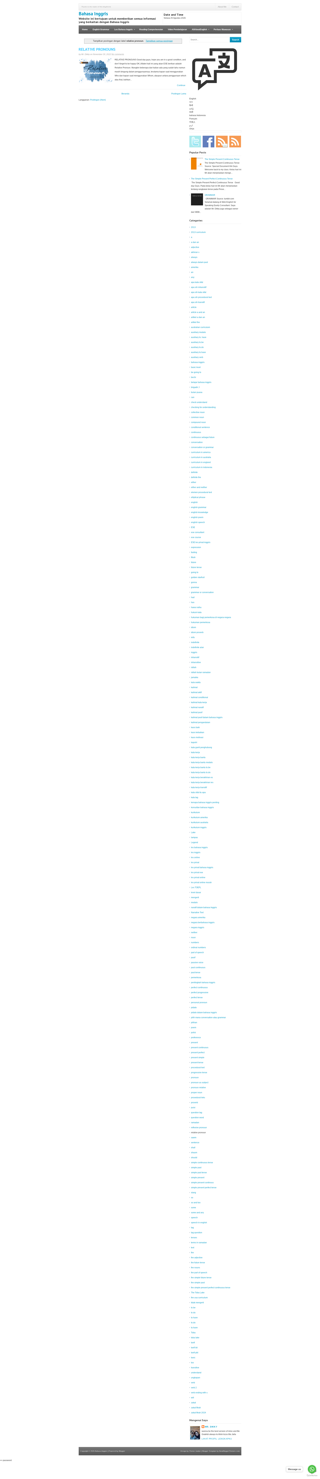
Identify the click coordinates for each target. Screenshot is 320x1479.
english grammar (198, 507)
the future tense (198, 1262)
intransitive (196, 662)
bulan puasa (196, 392)
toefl (193, 1342)
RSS (235, 141)
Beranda (125, 94)
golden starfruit (197, 577)
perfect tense (197, 997)
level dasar (196, 892)
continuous (196, 432)
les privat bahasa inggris (202, 867)
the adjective (196, 1257)
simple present (197, 1177)
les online (195, 857)
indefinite (195, 642)
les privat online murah (201, 882)
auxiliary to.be (197, 342)
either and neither (199, 487)
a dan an (195, 242)
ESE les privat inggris (200, 542)
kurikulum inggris (198, 827)
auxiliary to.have (198, 352)
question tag (196, 1112)
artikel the (195, 322)
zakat (193, 1402)
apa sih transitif (198, 302)
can (192, 397)
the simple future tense (201, 1277)
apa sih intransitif (198, 287)
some (193, 1207)
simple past (196, 1167)
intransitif (195, 657)
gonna (194, 582)
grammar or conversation (202, 592)
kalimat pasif (196, 712)
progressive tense (199, 1072)
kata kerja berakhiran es (202, 777)
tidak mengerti (197, 1302)
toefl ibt (194, 1347)
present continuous (199, 1047)
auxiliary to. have (198, 337)
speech (194, 1217)
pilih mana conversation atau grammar (208, 1017)
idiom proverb (197, 632)
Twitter (195, 141)
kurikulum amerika (199, 817)
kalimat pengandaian (200, 722)
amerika (194, 267)
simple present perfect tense (203, 1187)
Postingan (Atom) (98, 100)
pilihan (194, 1022)
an (192, 272)
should (194, 1157)
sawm (193, 1137)
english (194, 502)
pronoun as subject (199, 1082)
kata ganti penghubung (201, 747)
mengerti (195, 897)
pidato (194, 1007)
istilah (193, 667)
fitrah (193, 557)
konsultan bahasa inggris (202, 807)
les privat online (198, 877)
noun (193, 937)
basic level (196, 367)
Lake (193, 832)
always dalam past (199, 262)
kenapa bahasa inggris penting (205, 802)
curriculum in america (200, 452)
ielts (193, 637)
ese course (196, 537)
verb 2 (194, 1387)
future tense (196, 567)
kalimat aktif (196, 692)
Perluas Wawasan (221, 31)
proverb (194, 1102)
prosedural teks (198, 1097)
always (194, 257)
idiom (193, 627)
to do (193, 1312)
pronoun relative (198, 1087)
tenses (194, 1237)
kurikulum (195, 812)
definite (194, 472)
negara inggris (197, 927)
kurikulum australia (199, 822)
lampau (194, 837)
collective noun (198, 412)
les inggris (195, 852)
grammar (195, 587)
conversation (197, 442)
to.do (193, 1322)
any (192, 277)
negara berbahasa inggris (202, 922)
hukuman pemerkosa (200, 622)
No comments (118, 54)
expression (196, 547)
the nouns (195, 1267)
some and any (197, 1212)
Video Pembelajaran (177, 29)
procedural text (197, 1067)
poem (193, 1027)
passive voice (197, 962)
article (193, 307)
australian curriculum (200, 327)
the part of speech (199, 1272)
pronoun (195, 1077)
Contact (235, 7)
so (192, 1197)
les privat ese (197, 872)
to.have (194, 1327)
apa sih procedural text (201, 297)
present (194, 1042)
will (192, 1397)
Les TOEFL (196, 887)
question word (197, 1117)
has (192, 602)
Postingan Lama (178, 94)
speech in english (199, 1222)
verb (193, 1382)
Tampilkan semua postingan (159, 41)
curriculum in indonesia (201, 467)
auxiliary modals (198, 332)
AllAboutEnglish (198, 31)
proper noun (196, 1092)
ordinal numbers (198, 947)
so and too (195, 1202)
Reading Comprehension (151, 29)
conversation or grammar (202, 447)
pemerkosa (196, 977)
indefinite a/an (197, 647)
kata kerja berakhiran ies (202, 782)
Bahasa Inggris (93, 14)
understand (196, 1372)
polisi (193, 1032)
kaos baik (195, 727)
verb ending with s (199, 1392)
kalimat (194, 687)
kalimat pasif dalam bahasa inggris (206, 717)
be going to (196, 372)
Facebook (208, 141)
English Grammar (101, 29)
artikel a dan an (198, 317)
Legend (194, 842)
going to (194, 572)
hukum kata (196, 612)
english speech (198, 522)
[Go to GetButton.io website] (312, 1475)
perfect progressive (199, 992)
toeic (193, 1357)
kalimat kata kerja (199, 702)
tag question (196, 1232)
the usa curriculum (199, 1297)
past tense (195, 972)
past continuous (198, 967)
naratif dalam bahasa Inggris (204, 907)
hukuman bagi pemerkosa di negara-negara (211, 617)
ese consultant (197, 532)
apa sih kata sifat (198, 292)
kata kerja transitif (199, 787)
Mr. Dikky (211, 1427)
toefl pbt (194, 1352)
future (193, 562)
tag (192, 1227)
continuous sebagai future (202, 437)
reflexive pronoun (199, 1127)
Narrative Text (197, 912)
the (192, 1252)
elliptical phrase (198, 497)
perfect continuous (199, 987)
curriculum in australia (201, 457)
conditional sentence (200, 427)
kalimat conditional (199, 697)
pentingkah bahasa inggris (203, 982)
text (192, 1247)
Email (222, 141)
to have (194, 1317)
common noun (197, 417)
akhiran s (195, 252)
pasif (193, 957)
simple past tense (199, 1172)
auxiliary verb (197, 357)
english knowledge (199, 512)
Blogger (122, 1451)
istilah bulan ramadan (201, 672)
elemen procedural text (201, 492)
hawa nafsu (196, 607)
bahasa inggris (197, 362)
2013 (193, 227)
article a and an (198, 312)
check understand (199, 402)
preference (196, 1037)
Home (85, 29)
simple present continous (202, 1182)
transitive (195, 1367)
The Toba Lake (197, 1292)
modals (194, 902)
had (192, 597)
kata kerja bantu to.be (200, 767)
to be (193, 1307)
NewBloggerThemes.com (229, 1451)
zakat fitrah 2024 (198, 1412)
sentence (195, 1142)
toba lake (195, 1337)
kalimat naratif (197, 707)
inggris (194, 652)
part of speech (197, 952)
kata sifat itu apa (198, 792)
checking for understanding (203, 407)
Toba (193, 1332)
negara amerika (198, 917)
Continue (181, 85)
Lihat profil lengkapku (217, 1439)
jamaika (194, 677)
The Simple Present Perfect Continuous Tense (212, 179)
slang (193, 1192)
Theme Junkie (195, 1451)
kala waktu (196, 682)
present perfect (197, 1052)
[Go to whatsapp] (312, 1469)
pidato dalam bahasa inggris (204, 1012)
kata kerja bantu (198, 757)
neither (194, 932)
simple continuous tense (202, 1162)
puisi (193, 1107)
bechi (193, 377)
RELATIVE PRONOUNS (97, 49)
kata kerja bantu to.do (200, 772)
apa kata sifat (197, 282)
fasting (194, 552)
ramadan (195, 1122)
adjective (195, 247)
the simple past (198, 1282)
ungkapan (195, 1377)
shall (193, 1147)
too (192, 1362)
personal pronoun (199, 1002)
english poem (197, 517)
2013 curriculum (198, 232)
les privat (195, 862)
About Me (222, 7)
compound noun (198, 422)
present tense (197, 1062)
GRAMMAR (210, 195)
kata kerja (195, 752)
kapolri (194, 742)
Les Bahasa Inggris (122, 31)
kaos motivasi (197, 737)
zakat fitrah (196, 1407)
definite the (196, 477)
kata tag (194, 797)
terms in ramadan (199, 1242)
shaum (194, 1152)
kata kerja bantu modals (202, 762)
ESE (193, 527)
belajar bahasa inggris (201, 382)
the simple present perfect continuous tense (210, 1287)
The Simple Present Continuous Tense (222, 159)
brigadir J (195, 387)
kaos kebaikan (197, 732)
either (193, 482)
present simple (197, 1057)
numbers (195, 942)
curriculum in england (201, 462)
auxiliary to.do (197, 347)
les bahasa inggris (199, 847)
